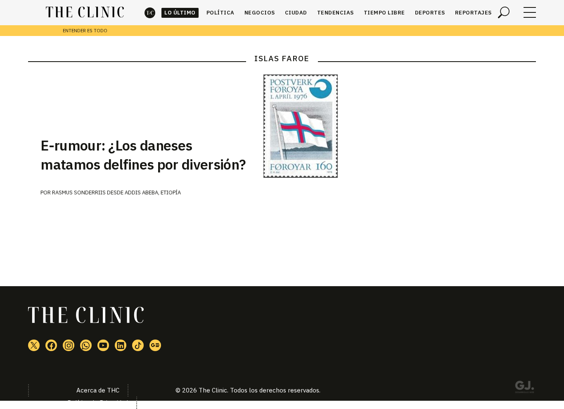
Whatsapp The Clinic (86, 345)
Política (220, 12)
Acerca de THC (97, 390)
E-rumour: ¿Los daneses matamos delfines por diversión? (143, 154)
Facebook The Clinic (51, 345)
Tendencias (335, 12)
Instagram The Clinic (68, 345)
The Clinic (150, 12)
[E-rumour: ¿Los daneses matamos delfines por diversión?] (399, 126)
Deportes (430, 12)
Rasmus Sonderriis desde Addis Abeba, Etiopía (116, 192)
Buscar (503, 12)
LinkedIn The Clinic (120, 345)
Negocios (259, 12)
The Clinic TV (103, 345)
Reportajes (473, 12)
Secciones (530, 12)
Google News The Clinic (155, 345)
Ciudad (296, 12)
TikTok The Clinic (138, 345)
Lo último (180, 12)
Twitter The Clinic (34, 345)
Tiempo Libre (384, 12)
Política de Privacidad (97, 403)
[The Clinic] (85, 12)
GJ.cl (524, 388)
